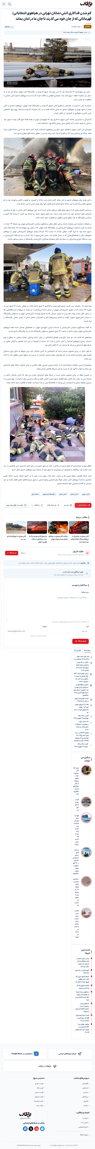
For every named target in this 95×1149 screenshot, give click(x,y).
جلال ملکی (35, 494)
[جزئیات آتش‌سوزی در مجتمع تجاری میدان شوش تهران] (58, 527)
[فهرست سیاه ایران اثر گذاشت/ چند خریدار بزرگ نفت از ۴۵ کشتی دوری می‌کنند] (86, 829)
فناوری (86, 1101)
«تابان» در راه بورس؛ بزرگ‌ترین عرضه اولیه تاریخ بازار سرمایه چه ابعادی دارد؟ (82, 666)
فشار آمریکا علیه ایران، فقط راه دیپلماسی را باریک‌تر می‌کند (82, 1018)
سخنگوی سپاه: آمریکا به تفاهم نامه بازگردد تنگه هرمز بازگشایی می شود (82, 996)
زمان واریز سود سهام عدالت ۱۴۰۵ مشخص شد (81, 657)
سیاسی (85, 1092)
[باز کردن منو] (3, 4)
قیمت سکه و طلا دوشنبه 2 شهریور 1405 (81, 745)
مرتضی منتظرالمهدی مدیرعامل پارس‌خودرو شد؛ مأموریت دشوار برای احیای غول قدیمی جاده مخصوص (81, 690)
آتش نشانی (62, 494)
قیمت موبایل (39, 1097)
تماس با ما (84, 1122)
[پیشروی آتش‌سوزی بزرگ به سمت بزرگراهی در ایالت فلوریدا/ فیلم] (37, 527)
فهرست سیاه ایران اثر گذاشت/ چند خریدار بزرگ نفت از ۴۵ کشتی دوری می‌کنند (76, 830)
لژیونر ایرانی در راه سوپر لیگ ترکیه (82, 971)
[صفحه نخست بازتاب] (25, 1114)
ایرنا (74, 231)
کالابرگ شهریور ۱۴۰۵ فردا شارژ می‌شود (83, 986)
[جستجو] (9, 4)
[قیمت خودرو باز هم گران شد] (86, 804)
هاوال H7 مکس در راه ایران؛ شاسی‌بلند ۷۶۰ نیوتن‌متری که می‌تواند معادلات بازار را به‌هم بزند (81, 737)
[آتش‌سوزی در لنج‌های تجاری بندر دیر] (16, 527)
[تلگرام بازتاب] (42, 1128)
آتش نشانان (73, 494)
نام (87, 626)
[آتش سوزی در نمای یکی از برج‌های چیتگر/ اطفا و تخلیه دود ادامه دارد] (79, 527)
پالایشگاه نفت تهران (48, 494)
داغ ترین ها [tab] (77, 650)
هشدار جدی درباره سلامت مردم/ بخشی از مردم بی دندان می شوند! (76, 924)
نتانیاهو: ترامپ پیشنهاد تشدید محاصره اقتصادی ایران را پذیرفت (82, 1008)
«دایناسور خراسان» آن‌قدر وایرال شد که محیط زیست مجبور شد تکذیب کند (76, 892)
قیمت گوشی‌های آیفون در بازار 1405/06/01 (81, 699)
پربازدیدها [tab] (87, 650)
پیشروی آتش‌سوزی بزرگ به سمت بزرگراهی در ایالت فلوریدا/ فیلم (38, 539)
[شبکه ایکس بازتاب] (31, 1128)
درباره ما (85, 1118)
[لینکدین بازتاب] (25, 1128)
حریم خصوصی (83, 1127)
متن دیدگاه (85, 592)
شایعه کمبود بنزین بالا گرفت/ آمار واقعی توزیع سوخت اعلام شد (82, 979)
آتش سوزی (85, 494)
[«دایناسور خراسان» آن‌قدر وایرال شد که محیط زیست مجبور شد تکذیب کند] (86, 891)
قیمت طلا (40, 1088)
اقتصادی (85, 1083)
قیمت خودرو (39, 1083)
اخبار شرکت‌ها (38, 1101)
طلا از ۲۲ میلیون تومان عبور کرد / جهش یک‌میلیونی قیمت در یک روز (81, 708)
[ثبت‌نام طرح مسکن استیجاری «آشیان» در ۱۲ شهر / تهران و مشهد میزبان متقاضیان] (86, 861)
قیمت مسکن (39, 1092)
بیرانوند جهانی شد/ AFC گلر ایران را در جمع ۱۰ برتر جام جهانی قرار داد (82, 1028)
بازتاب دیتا (39, 1105)
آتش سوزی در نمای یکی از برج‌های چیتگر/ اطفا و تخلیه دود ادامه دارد (80, 539)
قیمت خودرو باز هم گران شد (77, 804)
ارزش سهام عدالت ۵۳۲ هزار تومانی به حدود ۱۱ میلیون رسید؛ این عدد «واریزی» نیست (81, 677)
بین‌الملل (85, 1097)
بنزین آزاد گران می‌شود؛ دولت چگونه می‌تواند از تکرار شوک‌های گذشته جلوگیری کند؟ (76, 781)
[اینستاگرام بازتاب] (36, 1128)
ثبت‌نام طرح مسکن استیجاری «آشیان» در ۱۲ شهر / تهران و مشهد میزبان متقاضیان (76, 862)
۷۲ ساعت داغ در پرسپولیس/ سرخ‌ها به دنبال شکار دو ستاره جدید (82, 726)
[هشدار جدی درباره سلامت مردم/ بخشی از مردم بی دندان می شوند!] (86, 923)
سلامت (85, 1105)
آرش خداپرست (75, 27)
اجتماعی (85, 1088)
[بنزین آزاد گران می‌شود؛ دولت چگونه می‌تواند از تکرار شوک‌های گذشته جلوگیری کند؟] (86, 780)
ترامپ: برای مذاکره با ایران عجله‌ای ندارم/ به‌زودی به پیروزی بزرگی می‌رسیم (83, 963)
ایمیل (44, 626)
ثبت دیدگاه (13, 553)
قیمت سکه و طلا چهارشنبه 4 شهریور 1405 (81, 717)
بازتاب (88, 105)
